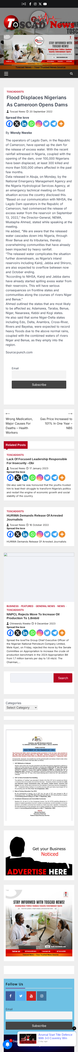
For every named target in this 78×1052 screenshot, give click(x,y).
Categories (13, 703)
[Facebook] (30, 4)
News (61, 606)
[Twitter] (40, 4)
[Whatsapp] (31, 123)
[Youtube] (45, 4)
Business (13, 606)
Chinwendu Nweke (20, 623)
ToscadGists (15, 91)
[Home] (50, 4)
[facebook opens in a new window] (10, 996)
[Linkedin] (55, 4)
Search (63, 678)
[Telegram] (53, 123)
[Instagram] (39, 123)
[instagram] (35, 4)
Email (15, 368)
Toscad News (17, 111)
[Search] (71, 73)
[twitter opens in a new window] (21, 996)
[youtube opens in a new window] (31, 996)
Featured (27, 606)
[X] (16, 123)
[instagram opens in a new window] (41, 996)
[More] (61, 123)
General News (45, 606)
